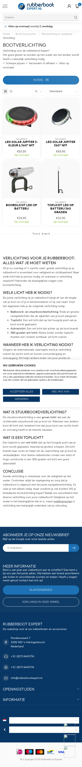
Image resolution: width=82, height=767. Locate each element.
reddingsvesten (63, 501)
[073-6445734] (72, 729)
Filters (39, 80)
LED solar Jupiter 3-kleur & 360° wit (21, 143)
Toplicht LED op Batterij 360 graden (60, 208)
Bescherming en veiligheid (57, 34)
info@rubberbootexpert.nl (26, 678)
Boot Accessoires (26, 34)
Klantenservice (41, 590)
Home (6, 34)
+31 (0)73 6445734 (22, 656)
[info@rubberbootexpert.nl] (72, 740)
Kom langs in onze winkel (41, 602)
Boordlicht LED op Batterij (21, 206)
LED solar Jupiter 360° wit (60, 143)
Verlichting (9, 38)
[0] (77, 6)
